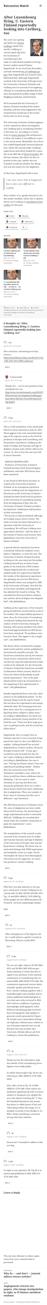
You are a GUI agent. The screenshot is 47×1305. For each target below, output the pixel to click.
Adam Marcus (24, 308)
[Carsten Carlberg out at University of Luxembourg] (12, 243)
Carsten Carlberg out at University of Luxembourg (12, 253)
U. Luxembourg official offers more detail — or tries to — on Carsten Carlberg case (12, 285)
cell (20, 310)
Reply (7, 367)
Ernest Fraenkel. (31, 154)
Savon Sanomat (18, 135)
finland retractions (29, 310)
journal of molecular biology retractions (23, 311)
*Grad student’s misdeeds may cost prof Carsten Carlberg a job (32, 254)
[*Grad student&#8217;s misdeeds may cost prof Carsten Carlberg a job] (32, 243)
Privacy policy (9, 1302)
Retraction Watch (16, 6)
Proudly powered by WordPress (28, 1302)
